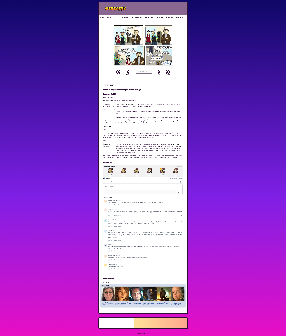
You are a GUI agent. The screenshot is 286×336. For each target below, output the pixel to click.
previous (128, 74)
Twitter (170, 17)
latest (168, 74)
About (109, 17)
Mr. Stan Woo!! (174, 144)
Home (102, 17)
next (159, 74)
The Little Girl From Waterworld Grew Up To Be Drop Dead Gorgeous (177, 303)
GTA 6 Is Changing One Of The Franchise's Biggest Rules (163, 303)
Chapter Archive (136, 17)
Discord (150, 17)
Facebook (159, 17)
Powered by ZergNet (180, 306)
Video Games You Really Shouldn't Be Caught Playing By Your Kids (121, 303)
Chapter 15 (106, 283)
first (118, 74)
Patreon (180, 17)
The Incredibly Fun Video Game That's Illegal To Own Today (149, 303)
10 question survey (131, 104)
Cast (115, 17)
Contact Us (124, 17)
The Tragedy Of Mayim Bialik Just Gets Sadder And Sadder (107, 303)
